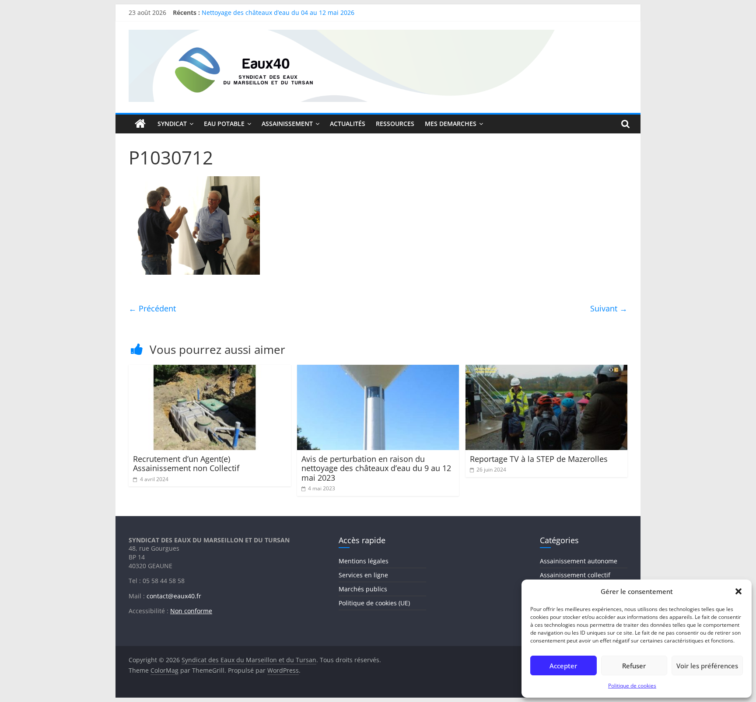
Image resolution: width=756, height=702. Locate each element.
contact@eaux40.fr (174, 596)
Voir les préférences (707, 665)
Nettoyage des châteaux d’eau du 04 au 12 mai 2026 (278, 16)
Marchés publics (363, 589)
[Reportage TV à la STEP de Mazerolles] (547, 370)
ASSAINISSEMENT (287, 123)
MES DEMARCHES (450, 123)
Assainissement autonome (578, 561)
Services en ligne (363, 575)
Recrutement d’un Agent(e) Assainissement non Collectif (186, 464)
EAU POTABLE (224, 123)
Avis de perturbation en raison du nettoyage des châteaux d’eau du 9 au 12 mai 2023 (376, 468)
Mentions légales (363, 561)
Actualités (347, 123)
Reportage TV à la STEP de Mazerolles (539, 459)
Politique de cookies (632, 685)
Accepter (563, 665)
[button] (738, 591)
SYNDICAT (172, 123)
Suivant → (608, 308)
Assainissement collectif (575, 575)
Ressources (395, 123)
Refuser (634, 665)
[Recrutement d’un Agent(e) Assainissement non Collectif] (210, 370)
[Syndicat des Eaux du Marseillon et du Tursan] (140, 124)
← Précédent (152, 308)
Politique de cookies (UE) (374, 603)
